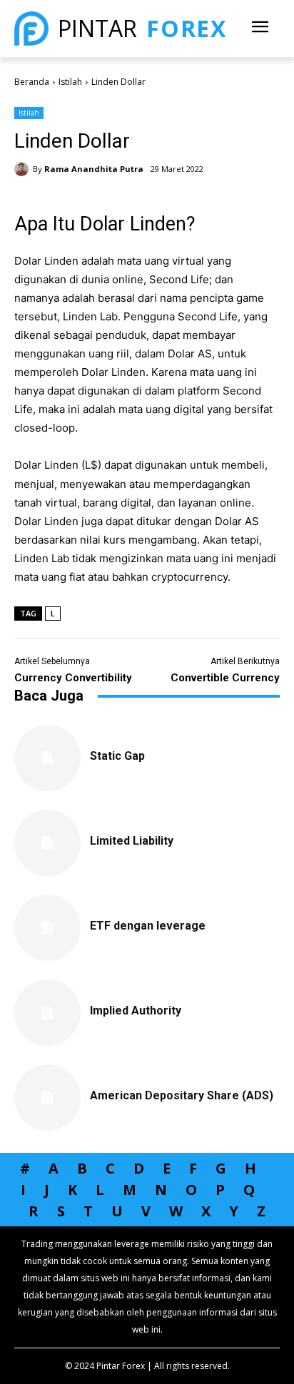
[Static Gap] (47, 758)
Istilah (70, 82)
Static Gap (117, 756)
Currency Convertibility (73, 677)
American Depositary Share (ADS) (181, 1095)
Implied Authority (135, 1010)
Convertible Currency (225, 677)
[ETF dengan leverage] (47, 928)
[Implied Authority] (47, 1013)
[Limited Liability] (47, 843)
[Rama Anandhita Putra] (23, 169)
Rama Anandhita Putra (93, 168)
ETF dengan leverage (148, 925)
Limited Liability (131, 841)
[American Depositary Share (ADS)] (47, 1097)
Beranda (31, 82)
